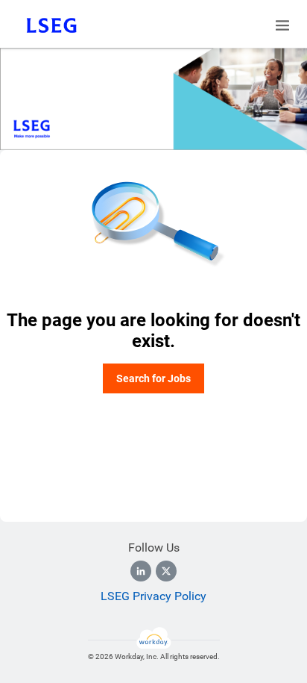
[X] (166, 571)
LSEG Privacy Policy (153, 596)
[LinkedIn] (140, 571)
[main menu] (282, 25)
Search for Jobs (153, 378)
